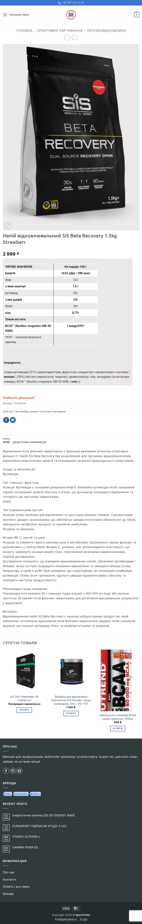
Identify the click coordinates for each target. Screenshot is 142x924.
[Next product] (67, 37)
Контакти (9, 879)
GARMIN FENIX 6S (25, 847)
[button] (5, 14)
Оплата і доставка (16, 886)
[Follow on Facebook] (6, 771)
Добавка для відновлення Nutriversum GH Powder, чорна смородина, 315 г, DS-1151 (71, 700)
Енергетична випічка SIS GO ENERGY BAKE (43, 815)
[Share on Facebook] (6, 420)
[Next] (139, 693)
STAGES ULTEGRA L (26, 836)
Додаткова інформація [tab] (29, 442)
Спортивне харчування (59, 30)
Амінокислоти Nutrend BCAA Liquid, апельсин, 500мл (117, 717)
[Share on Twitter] (13, 420)
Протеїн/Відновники (106, 30)
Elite (8, 794)
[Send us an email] (19, 771)
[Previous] (3, 693)
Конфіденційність (66, 919)
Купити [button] (24, 710)
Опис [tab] (6, 442)
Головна (24, 30)
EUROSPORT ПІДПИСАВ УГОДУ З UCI (39, 826)
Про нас (9, 872)
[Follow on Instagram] (13, 771)
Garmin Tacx (21, 794)
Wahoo (36, 794)
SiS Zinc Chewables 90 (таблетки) (24, 698)
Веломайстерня (19, 14)
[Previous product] (74, 37)
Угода (83, 919)
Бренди (8, 894)
